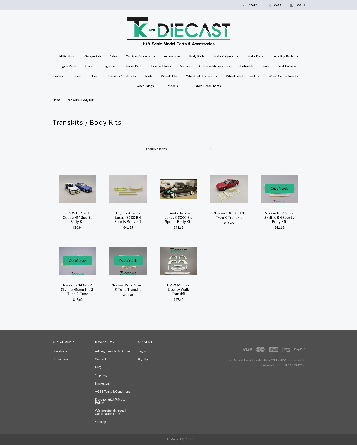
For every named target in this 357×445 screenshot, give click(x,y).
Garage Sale (92, 56)
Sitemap (100, 421)
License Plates (161, 66)
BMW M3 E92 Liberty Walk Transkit (178, 289)
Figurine (109, 66)
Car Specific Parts (138, 56)
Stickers (77, 76)
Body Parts (197, 56)
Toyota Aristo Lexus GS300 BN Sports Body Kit (178, 217)
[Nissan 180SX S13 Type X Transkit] (229, 189)
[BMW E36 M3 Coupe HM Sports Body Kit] (77, 189)
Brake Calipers (223, 56)
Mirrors (185, 66)
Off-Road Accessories (214, 66)
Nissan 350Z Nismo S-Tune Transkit (128, 287)
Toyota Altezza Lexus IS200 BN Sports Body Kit (128, 217)
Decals (90, 66)
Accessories (172, 56)
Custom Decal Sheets (206, 86)
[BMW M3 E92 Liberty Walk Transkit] (178, 261)
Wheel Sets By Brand (240, 76)
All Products (67, 56)
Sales (113, 56)
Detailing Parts (283, 56)
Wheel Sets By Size (199, 76)
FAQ (98, 367)
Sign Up (142, 359)
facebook (60, 351)
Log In (141, 351)
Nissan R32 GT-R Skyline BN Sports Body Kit (279, 217)
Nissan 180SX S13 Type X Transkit (229, 215)
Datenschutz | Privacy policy (110, 401)
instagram (61, 359)
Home (56, 100)
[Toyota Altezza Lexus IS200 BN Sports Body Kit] (128, 189)
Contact (100, 359)
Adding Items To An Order (112, 351)
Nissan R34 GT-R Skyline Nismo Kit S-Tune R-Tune (78, 289)
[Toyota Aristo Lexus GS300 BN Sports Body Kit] (178, 189)
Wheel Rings (145, 86)
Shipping (101, 375)
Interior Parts (133, 66)
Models (173, 86)
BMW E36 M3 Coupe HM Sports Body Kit (77, 217)
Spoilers (57, 76)
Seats (265, 66)
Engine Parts (67, 66)
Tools (148, 76)
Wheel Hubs (169, 76)
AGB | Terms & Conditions (112, 391)
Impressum (102, 383)
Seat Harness (287, 66)
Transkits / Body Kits (121, 76)
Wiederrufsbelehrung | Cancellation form (110, 412)
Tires (95, 76)
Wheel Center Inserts (283, 76)
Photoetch (245, 66)
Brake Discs (255, 56)
